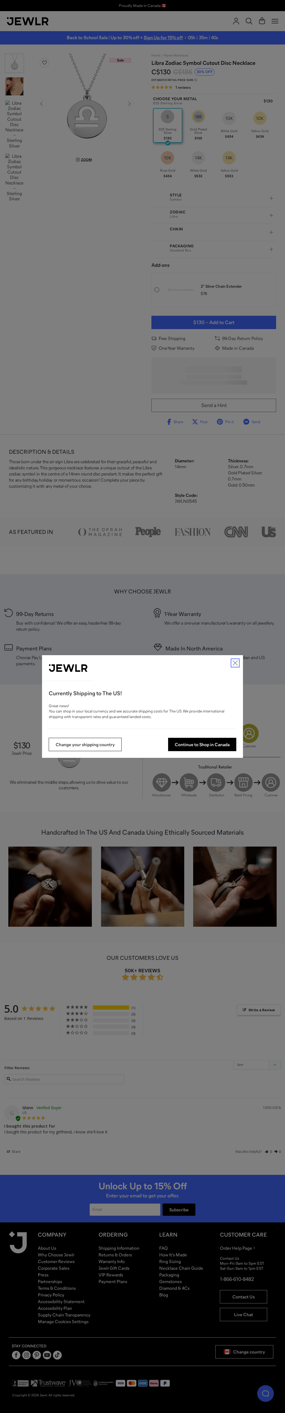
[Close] (235, 663)
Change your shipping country (85, 744)
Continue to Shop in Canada (202, 744)
